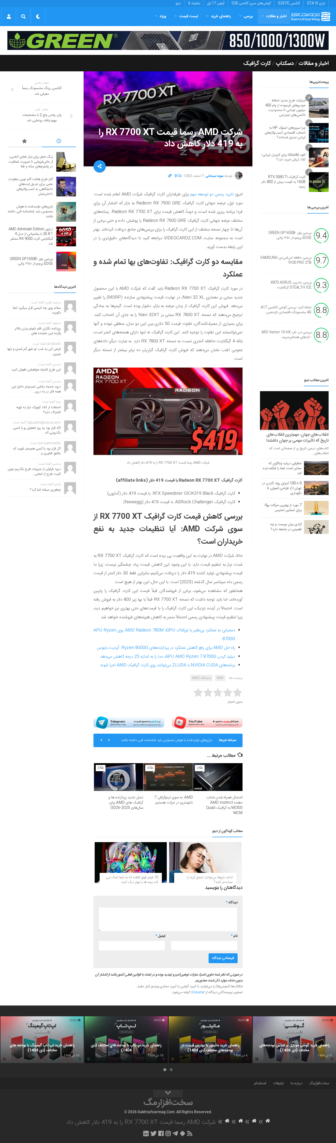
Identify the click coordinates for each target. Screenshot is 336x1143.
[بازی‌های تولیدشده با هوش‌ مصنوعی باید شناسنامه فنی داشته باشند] (66, 212)
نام (234, 936)
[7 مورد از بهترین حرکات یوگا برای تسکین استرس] (316, 508)
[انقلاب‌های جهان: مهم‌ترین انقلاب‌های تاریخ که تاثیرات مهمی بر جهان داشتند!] (294, 410)
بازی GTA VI (316, 3)
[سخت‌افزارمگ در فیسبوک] (161, 1133)
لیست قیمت (188, 16)
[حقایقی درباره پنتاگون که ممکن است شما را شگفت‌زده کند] (316, 468)
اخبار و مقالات (276, 16)
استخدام (260, 1083)
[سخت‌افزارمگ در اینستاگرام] (168, 1133)
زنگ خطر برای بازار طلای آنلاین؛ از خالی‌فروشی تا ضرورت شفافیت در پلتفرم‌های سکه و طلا (30, 162)
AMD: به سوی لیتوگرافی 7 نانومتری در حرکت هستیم (173, 800)
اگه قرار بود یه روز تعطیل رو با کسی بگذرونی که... (37, 430)
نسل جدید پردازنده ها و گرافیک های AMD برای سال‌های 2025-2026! (125, 802)
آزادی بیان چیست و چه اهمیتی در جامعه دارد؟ (286, 527)
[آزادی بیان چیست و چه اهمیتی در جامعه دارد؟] (316, 527)
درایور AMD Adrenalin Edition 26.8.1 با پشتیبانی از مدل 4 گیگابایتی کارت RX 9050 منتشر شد (31, 236)
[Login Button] (8, 16)
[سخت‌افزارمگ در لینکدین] (146, 1133)
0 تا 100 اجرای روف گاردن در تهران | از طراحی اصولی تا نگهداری (282, 488)
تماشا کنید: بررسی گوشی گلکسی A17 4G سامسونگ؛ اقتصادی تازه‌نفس (286, 310)
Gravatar (198, 992)
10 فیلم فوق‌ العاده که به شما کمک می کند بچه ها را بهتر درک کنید (132, 880)
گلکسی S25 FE (289, 3)
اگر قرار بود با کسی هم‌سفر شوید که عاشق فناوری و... (37, 451)
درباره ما (296, 1083)
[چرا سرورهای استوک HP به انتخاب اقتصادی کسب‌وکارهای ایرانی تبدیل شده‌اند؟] (319, 133)
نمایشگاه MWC (201, 678)
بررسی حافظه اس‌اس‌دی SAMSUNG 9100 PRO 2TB (285, 260)
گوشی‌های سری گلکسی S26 (251, 3)
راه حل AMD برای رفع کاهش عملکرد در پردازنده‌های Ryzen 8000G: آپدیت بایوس (166, 647)
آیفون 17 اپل (215, 3)
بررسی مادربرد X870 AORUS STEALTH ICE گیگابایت (291, 285)
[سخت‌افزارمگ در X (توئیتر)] (153, 1133)
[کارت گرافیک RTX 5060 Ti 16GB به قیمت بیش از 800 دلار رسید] (319, 182)
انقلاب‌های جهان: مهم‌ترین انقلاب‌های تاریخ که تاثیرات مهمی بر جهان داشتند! (297, 437)
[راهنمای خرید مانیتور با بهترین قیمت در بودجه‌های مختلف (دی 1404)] (210, 1039)
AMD (220, 678)
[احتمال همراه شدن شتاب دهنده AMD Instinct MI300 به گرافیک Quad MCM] (218, 777)
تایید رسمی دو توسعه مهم (212, 194)
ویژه (163, 16)
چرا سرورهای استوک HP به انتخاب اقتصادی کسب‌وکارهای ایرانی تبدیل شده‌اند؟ (285, 132)
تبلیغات (278, 1083)
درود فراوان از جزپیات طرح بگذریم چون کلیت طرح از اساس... (34, 471)
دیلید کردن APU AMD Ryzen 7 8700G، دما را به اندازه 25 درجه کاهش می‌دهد (167, 656)
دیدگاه (232, 903)
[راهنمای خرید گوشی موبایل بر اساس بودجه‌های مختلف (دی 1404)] (294, 1039)
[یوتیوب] (207, 722)
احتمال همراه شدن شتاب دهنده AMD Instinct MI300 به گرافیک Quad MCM (224, 805)
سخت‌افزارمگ (319, 1083)
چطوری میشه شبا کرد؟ (45, 490)
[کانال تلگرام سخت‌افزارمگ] (175, 1133)
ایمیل (160, 936)
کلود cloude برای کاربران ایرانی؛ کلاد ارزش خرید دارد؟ (283, 157)
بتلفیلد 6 (194, 3)
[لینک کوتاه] (170, 176)
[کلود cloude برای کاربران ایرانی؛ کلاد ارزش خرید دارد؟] (319, 157)
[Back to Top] (168, 1093)
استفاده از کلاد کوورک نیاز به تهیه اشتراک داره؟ (38, 409)
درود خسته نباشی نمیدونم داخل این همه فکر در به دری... (36, 389)
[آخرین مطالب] (59, 142)
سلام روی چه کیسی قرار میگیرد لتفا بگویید (37, 310)
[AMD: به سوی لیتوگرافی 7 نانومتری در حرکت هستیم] (168, 777)
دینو (178, 3)
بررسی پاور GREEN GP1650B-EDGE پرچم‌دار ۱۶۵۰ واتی (289, 235)
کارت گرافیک (257, 63)
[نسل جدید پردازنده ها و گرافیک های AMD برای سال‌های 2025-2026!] (118, 777)
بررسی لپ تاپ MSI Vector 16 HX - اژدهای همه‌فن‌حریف (286, 335)
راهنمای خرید (221, 16)
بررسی (248, 16)
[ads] (168, 40)
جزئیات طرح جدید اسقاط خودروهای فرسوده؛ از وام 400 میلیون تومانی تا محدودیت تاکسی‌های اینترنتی (285, 108)
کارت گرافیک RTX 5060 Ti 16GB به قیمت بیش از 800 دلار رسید (283, 182)
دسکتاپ (285, 63)
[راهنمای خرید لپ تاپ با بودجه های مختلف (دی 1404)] (126, 1039)
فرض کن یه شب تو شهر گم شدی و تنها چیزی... (34, 351)
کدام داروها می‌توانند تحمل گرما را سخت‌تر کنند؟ (210, 880)
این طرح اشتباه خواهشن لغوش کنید (36, 370)
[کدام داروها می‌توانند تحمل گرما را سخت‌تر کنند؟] (205, 862)
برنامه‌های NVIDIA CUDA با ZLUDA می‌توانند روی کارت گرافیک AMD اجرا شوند (167, 665)
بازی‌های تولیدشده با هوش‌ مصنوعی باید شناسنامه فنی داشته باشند (166, 740)
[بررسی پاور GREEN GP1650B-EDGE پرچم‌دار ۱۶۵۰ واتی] (66, 261)
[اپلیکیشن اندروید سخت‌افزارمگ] (182, 1133)
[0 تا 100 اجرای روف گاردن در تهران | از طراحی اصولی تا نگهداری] (316, 488)
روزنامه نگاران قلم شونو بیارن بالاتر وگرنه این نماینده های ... (38, 331)
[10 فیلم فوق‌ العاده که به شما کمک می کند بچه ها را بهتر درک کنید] (131, 862)
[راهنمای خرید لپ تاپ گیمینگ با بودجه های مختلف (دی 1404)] (42, 1039)
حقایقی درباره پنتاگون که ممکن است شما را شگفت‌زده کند (282, 468)
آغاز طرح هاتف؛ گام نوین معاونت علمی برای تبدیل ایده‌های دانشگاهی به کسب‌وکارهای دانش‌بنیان (30, 186)
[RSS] (190, 1133)
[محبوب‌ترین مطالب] (24, 142)
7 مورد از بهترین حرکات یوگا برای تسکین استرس (283, 507)
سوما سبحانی (214, 176)
